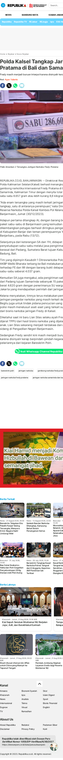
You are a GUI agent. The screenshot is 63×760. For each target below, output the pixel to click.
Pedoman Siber (50, 725)
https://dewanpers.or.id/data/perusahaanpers (23, 744)
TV (1, 711)
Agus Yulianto (11, 79)
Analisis (25, 699)
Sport (45, 699)
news (8, 15)
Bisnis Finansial (50, 703)
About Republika (8, 725)
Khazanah (4, 695)
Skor (45, 691)
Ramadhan (27, 711)
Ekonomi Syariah (29, 691)
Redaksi (25, 725)
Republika (7, 21)
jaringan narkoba (26, 370)
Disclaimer (5, 729)
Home (2, 54)
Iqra (23, 695)
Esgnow (4, 707)
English (46, 707)
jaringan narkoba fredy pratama (14, 377)
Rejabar (11, 54)
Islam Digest (49, 695)
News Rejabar (23, 54)
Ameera (3, 691)
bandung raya (30, 15)
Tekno (24, 703)
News (2, 699)
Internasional (6, 703)
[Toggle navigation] (3, 5)
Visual (24, 707)
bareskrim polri (7, 370)
